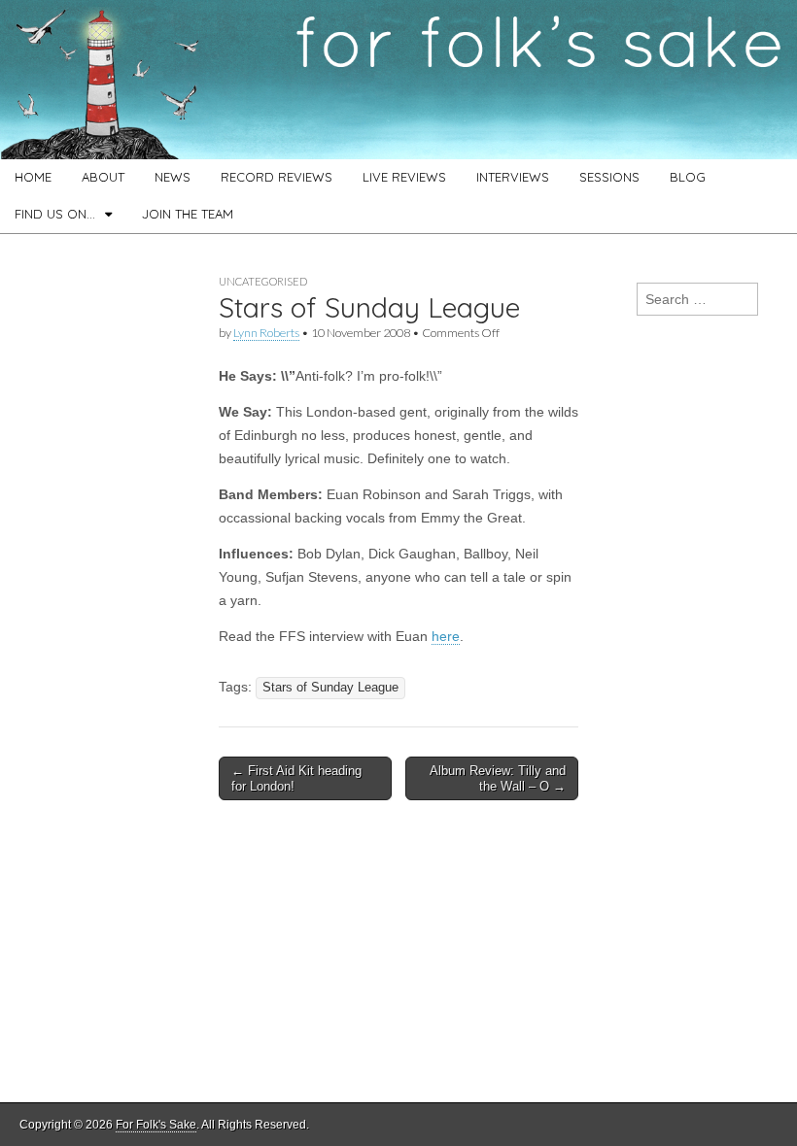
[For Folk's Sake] (398, 79)
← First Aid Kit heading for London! (296, 778)
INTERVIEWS (512, 177)
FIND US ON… (55, 213)
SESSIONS (609, 177)
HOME (33, 177)
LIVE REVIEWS (404, 177)
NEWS (173, 177)
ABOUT (103, 177)
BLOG (688, 177)
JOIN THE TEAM (187, 213)
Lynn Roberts (266, 332)
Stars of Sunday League (330, 687)
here (446, 636)
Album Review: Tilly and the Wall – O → (498, 778)
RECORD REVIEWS (276, 177)
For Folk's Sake (156, 1124)
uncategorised (263, 281)
